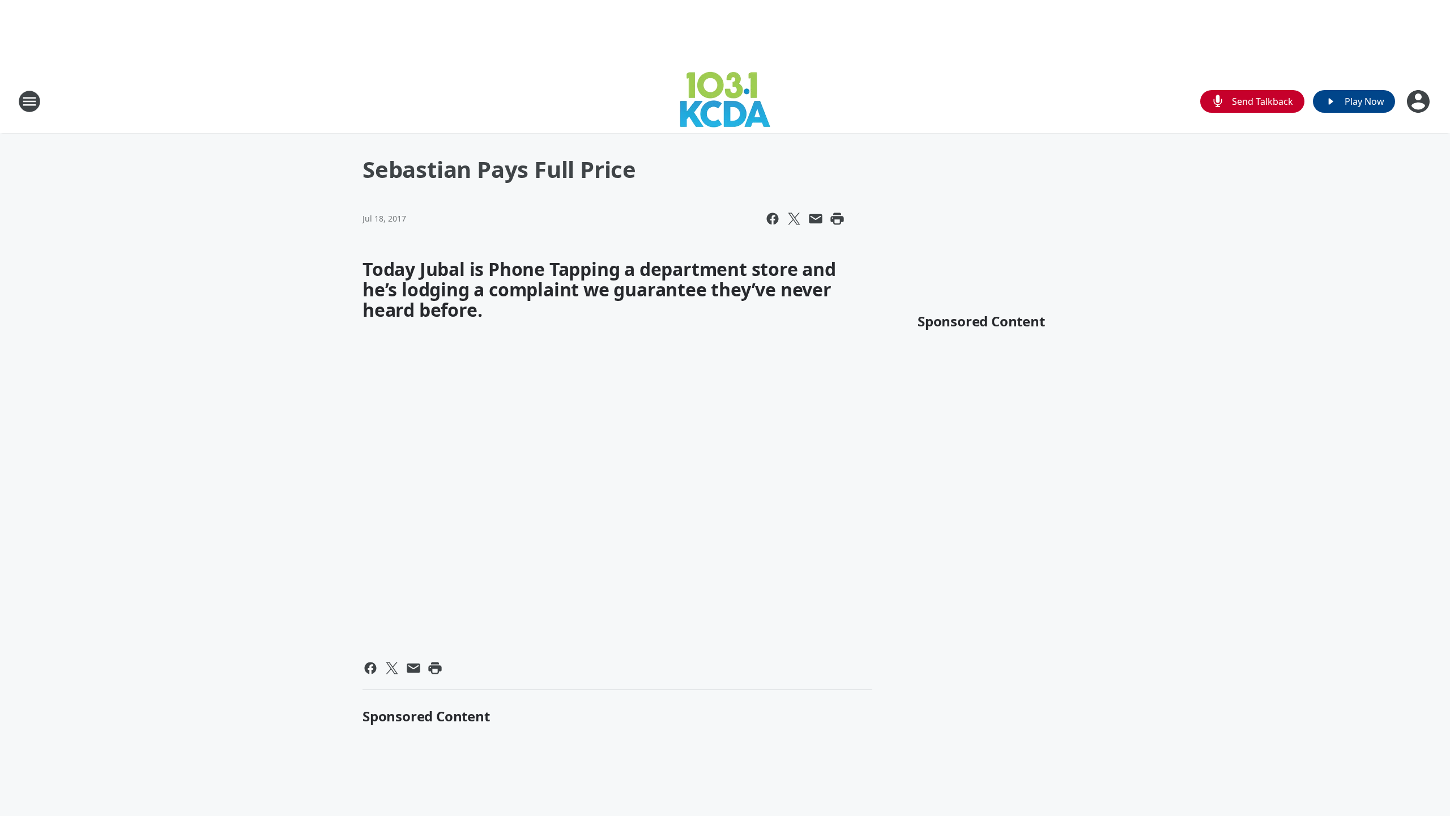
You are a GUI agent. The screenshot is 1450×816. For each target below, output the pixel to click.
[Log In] (1419, 101)
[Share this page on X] (794, 219)
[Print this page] (837, 219)
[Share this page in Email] (816, 219)
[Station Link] (725, 101)
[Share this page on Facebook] (773, 219)
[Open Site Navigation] (29, 101)
